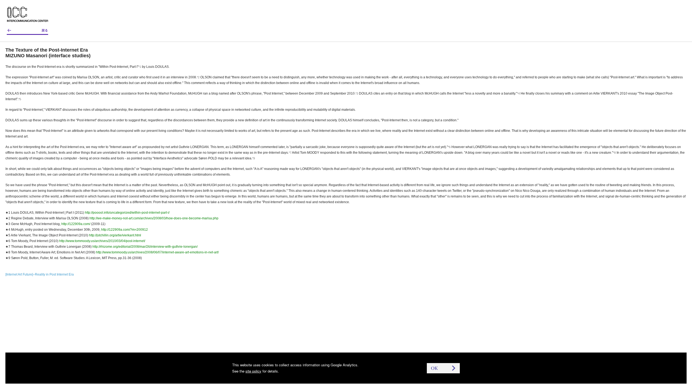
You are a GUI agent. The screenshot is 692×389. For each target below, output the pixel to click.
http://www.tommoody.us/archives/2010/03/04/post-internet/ (102, 241)
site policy (253, 371)
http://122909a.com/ (75, 224)
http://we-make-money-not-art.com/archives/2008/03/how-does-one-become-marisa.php (153, 218)
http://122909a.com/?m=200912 (124, 230)
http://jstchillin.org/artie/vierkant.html (115, 235)
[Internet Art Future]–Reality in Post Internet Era (39, 274)
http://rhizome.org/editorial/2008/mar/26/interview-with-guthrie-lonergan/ (145, 247)
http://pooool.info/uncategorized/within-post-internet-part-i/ (127, 212)
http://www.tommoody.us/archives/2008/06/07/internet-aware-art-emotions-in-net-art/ (157, 252)
